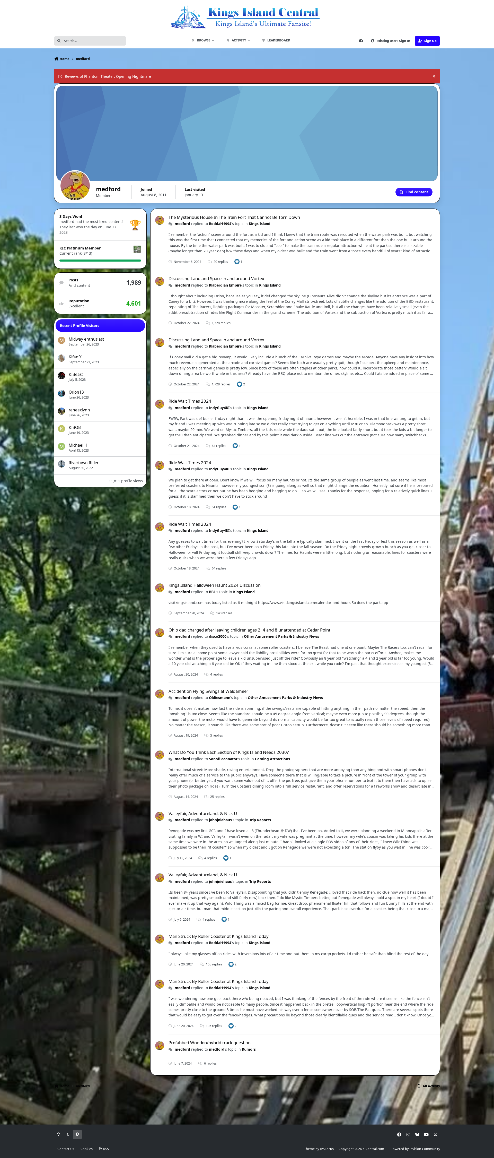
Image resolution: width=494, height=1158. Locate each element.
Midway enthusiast (86, 339)
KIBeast (76, 374)
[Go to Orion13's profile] (61, 393)
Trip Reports (260, 819)
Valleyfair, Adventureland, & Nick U (203, 813)
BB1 (212, 591)
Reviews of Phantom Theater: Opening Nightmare (108, 76)
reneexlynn (79, 410)
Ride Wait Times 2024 (190, 401)
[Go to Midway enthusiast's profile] (61, 340)
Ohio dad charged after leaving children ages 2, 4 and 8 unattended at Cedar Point (249, 630)
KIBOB (75, 427)
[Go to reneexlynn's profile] (61, 411)
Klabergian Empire (225, 285)
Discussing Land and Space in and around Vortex (216, 278)
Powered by (415, 1149)
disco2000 (217, 636)
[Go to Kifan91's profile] (61, 358)
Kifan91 (76, 357)
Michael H (78, 445)
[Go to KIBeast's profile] (61, 375)
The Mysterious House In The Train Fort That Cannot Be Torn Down (234, 217)
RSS (105, 1149)
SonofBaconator (223, 758)
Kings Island (259, 223)
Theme (309, 1149)
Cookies (87, 1149)
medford (182, 223)
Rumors (249, 1049)
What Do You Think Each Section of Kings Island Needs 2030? (229, 752)
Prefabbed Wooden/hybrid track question (210, 1042)
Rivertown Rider (84, 462)
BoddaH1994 (220, 223)
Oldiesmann (219, 697)
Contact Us (65, 1149)
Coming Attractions (272, 758)
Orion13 (76, 392)
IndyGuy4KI (219, 407)
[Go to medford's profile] (159, 220)
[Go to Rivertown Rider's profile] (61, 464)
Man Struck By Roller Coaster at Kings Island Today (219, 936)
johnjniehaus (220, 819)
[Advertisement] (247, 1108)
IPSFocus (327, 1149)
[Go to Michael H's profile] (61, 446)
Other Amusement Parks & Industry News (281, 636)
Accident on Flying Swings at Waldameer (208, 691)
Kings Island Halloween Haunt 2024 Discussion (215, 585)
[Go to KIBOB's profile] (61, 428)
